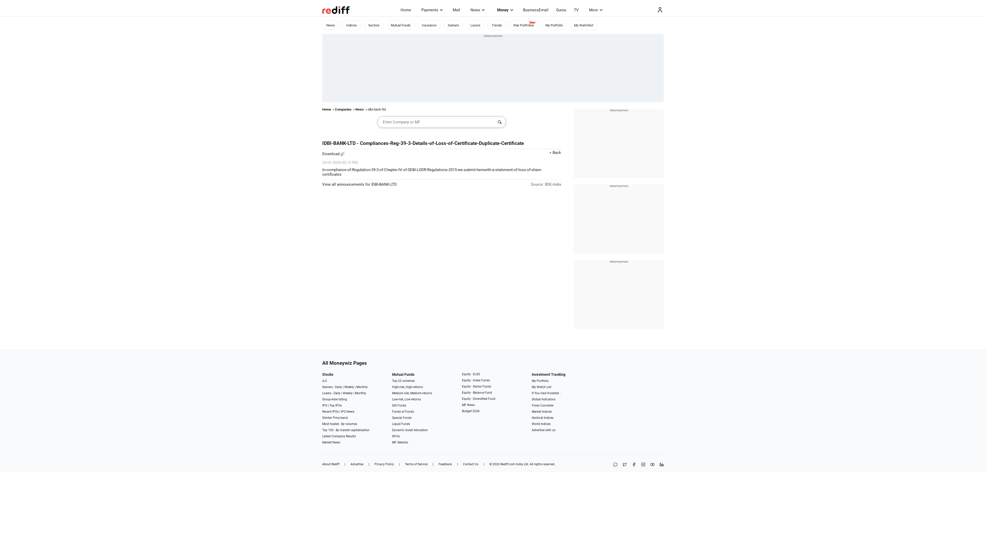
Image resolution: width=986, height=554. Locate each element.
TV (576, 10)
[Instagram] (643, 464)
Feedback (445, 464)
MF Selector (400, 442)
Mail (456, 10)
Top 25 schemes (403, 381)
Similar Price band (335, 418)
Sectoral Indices (543, 418)
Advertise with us (543, 430)
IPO (324, 405)
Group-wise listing (334, 399)
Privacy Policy (384, 464)
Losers (475, 25)
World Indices (541, 424)
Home (406, 10)
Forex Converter (543, 405)
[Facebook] (634, 464)
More (593, 10)
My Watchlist (583, 25)
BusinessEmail (535, 10)
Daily (338, 387)
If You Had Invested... (546, 393)
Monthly (362, 387)
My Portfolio (554, 25)
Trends (497, 25)
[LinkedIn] (662, 464)
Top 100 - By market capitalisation (345, 430)
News (475, 10)
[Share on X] (625, 464)
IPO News (347, 411)
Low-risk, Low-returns (406, 399)
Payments (429, 10)
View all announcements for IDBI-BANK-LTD (359, 184)
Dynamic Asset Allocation (410, 430)
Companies (343, 109)
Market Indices (542, 411)
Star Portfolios (523, 25)
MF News (468, 405)
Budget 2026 (471, 411)
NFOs (396, 436)
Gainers (453, 25)
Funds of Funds (403, 411)
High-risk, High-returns (407, 387)
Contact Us (470, 464)
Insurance (429, 25)
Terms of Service (416, 464)
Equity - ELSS (471, 374)
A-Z (324, 381)
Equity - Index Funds (476, 380)
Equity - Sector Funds (476, 386)
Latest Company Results (339, 436)
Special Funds (402, 418)
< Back (555, 152)
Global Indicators (543, 399)
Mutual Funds (401, 25)
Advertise (356, 464)
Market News (331, 442)
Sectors (374, 25)
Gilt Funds (399, 405)
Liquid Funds (401, 424)
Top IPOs (335, 405)
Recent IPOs (330, 411)
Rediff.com (507, 464)
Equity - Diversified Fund (478, 399)
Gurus (561, 10)
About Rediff (330, 464)
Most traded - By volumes (339, 424)
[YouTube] (652, 464)
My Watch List (541, 387)
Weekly (349, 387)
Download (331, 154)
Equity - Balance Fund (477, 392)
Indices (351, 25)
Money (503, 10)
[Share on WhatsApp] (615, 464)
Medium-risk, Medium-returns (412, 393)
